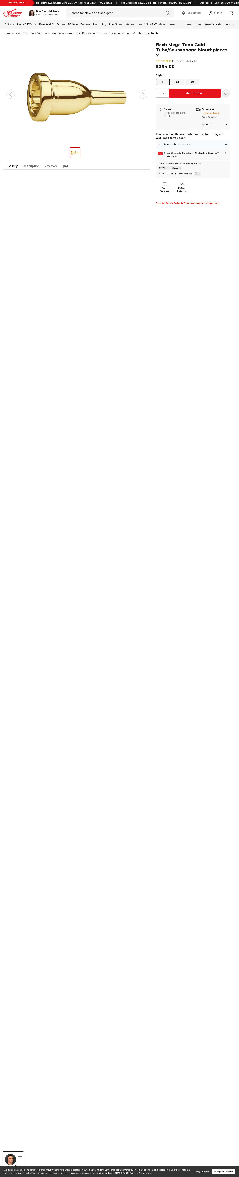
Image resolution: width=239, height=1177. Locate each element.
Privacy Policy (95, 1169)
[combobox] (162, 93)
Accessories (134, 24)
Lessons (229, 24)
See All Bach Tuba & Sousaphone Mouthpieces (187, 203)
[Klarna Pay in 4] (176, 168)
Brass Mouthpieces (93, 33)
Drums (61, 24)
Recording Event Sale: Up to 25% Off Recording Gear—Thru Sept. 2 (74, 2)
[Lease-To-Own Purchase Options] (197, 174)
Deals (189, 24)
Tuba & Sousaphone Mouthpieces (128, 33)
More (171, 24)
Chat (38, 15)
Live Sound (116, 24)
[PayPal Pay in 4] (164, 168)
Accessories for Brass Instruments (59, 33)
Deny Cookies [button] (202, 1172)
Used (199, 24)
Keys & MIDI (46, 24)
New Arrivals (213, 24)
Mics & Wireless (155, 24)
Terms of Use (120, 1173)
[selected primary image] (76, 94)
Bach (154, 33)
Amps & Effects (26, 24)
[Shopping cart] (231, 12)
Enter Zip (207, 124)
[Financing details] (226, 152)
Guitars (9, 24)
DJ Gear (73, 24)
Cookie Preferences (141, 1173)
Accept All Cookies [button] (223, 1172)
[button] (44, 12)
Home (7, 33)
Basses (85, 24)
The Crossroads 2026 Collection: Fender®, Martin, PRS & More (156, 2)
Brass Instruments (25, 33)
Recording (99, 24)
